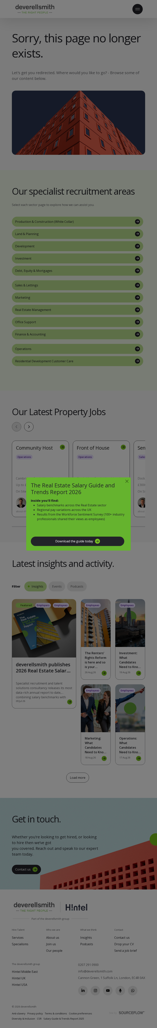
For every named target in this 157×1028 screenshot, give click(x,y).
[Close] (127, 481)
